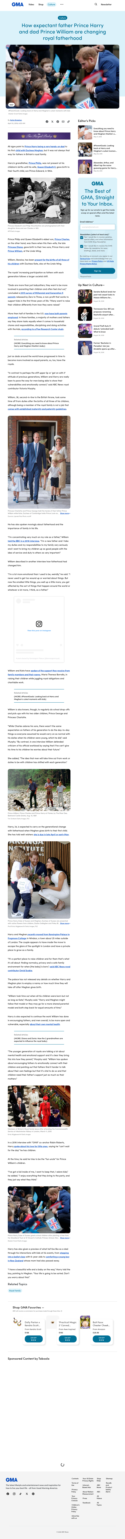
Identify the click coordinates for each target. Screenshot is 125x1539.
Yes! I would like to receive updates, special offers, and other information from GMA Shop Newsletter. (98, 239)
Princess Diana (15, 246)
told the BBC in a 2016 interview (23, 540)
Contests (75, 1478)
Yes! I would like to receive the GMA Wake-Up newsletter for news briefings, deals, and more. (98, 248)
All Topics (99, 1503)
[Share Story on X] (52, 122)
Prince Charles (62, 239)
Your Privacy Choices (74, 1498)
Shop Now (34, 1338)
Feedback (86, 1502)
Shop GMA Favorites (27, 1307)
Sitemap (109, 1478)
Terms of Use (85, 258)
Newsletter (106, 4)
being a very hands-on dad (45, 146)
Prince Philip (35, 162)
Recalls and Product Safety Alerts (109, 1487)
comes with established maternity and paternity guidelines (37, 408)
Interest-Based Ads (86, 1486)
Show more (64, 513)
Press (85, 1498)
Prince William (15, 250)
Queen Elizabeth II (46, 166)
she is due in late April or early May (51, 834)
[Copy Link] (68, 122)
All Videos (99, 1497)
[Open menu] (62, 4)
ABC (98, 1491)
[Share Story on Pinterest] (58, 122)
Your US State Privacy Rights (88, 1479)
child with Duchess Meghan (29, 150)
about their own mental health (45, 1024)
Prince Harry (31, 146)
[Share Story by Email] (63, 122)
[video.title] (62, 77)
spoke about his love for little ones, (31, 1146)
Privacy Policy (97, 261)
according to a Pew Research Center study (42, 329)
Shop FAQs (99, 1479)
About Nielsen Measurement (88, 1492)
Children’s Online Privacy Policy (75, 1508)
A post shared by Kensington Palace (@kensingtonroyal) (38, 658)
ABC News (99, 1486)
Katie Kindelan (16, 120)
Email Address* (87, 221)
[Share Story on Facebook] (47, 122)
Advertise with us (75, 1517)
